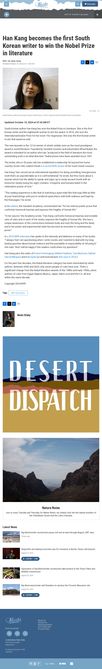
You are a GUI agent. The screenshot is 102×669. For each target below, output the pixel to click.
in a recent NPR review (52, 166)
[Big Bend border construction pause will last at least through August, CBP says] (11, 537)
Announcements (45, 625)
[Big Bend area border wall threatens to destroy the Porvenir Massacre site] (11, 589)
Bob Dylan (31, 257)
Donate (91, 4)
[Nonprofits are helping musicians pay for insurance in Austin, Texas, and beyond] (11, 553)
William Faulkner (63, 253)
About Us (42, 620)
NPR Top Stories (18, 293)
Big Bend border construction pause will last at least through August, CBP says (57, 532)
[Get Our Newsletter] (51, 384)
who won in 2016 (67, 257)
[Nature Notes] (51, 470)
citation (14, 206)
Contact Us (42, 623)
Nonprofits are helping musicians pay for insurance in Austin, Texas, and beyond (58, 549)
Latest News (10, 527)
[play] (7, 14)
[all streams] (98, 15)
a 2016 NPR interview (18, 236)
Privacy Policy (43, 629)
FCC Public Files (44, 627)
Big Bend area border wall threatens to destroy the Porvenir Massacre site (55, 585)
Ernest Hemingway (44, 253)
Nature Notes (51, 508)
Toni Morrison (80, 253)
